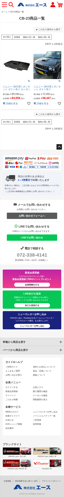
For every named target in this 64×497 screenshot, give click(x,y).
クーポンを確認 (40, 395)
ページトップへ (59, 147)
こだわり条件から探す (49, 29)
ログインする (11, 387)
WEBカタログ (11, 412)
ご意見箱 (37, 420)
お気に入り (38, 387)
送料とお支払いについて (44, 367)
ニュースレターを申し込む (32, 326)
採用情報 (37, 424)
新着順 (17, 37)
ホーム (4, 12)
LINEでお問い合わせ (32, 237)
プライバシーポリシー (51, 481)
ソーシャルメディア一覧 (44, 416)
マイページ (10, 395)
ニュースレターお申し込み (45, 412)
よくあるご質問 (12, 371)
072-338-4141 (32, 255)
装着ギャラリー (12, 416)
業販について (39, 375)
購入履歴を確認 (40, 391)
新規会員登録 (11, 391)
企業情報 (7, 481)
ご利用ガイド (11, 367)
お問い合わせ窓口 (13, 375)
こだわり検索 (11, 399)
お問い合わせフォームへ (32, 215)
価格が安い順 (29, 37)
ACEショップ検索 (13, 424)
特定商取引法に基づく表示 (26, 481)
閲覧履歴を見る (40, 399)
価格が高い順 (44, 37)
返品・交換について (42, 371)
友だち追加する (32, 305)
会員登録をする (32, 285)
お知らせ (9, 420)
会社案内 (9, 428)
